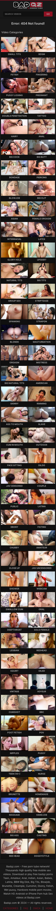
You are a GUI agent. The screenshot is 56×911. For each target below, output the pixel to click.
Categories (10, 908)
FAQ (25, 908)
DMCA (36, 908)
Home (49, 908)
